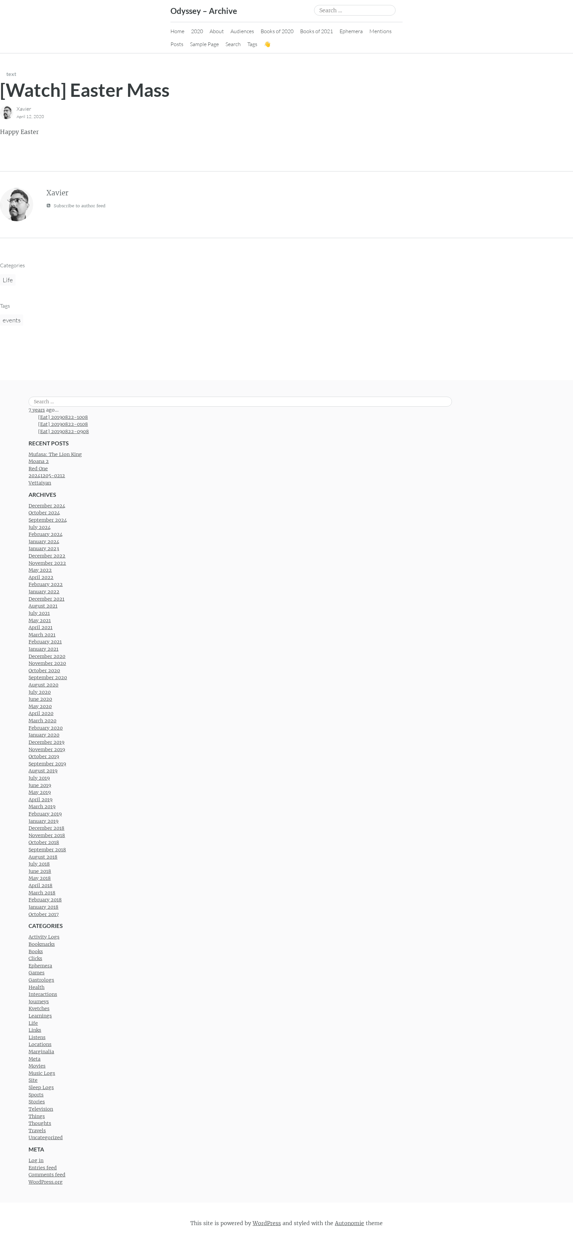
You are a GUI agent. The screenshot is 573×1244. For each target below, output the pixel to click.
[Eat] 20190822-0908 (63, 431)
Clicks (35, 958)
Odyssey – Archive (203, 11)
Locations (40, 1044)
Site (33, 1080)
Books (36, 951)
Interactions (43, 994)
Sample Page (204, 44)
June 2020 (40, 699)
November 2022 (47, 563)
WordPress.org (46, 1182)
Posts (176, 44)
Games (36, 973)
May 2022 (40, 570)
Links (35, 1030)
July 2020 (40, 692)
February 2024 (46, 534)
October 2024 (44, 513)
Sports (36, 1095)
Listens (37, 1037)
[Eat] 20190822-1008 (63, 417)
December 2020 (47, 656)
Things (37, 1116)
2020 (197, 31)
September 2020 (48, 678)
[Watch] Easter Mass (84, 90)
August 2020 (43, 685)
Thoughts (40, 1123)
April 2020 (41, 713)
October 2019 (44, 756)
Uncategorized (46, 1138)
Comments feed (47, 1175)
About (217, 31)
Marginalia (41, 1052)
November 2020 (47, 663)
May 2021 (40, 620)
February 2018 (45, 900)
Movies (37, 1066)
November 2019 (47, 750)
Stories (37, 1102)
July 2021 (39, 613)
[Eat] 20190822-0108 (63, 424)
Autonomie (349, 1223)
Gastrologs (41, 980)
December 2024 (47, 506)
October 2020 (44, 671)
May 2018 (40, 878)
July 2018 (39, 864)
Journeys (39, 1002)
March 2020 (42, 721)
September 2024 (48, 520)
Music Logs (42, 1073)
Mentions (380, 31)
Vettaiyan (40, 483)
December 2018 (46, 828)
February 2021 (45, 642)
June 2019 (40, 785)
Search (233, 44)
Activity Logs (44, 937)
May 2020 (40, 706)
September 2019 (47, 764)
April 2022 (41, 577)
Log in (36, 1160)
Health (36, 987)
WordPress (267, 1223)
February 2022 (46, 584)
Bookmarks (42, 944)
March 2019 (42, 807)
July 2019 (39, 778)
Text (11, 74)
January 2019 (43, 821)
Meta (34, 1059)
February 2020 (46, 728)
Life (8, 280)
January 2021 (43, 649)
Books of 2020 (277, 31)
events (12, 320)
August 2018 (43, 857)
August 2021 (43, 606)
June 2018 (40, 871)
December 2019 (46, 742)
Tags (252, 44)
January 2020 (44, 735)
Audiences (242, 31)
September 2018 (47, 850)
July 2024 (40, 527)
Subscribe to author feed (78, 206)
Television (41, 1109)
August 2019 (43, 771)
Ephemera (351, 31)
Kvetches (39, 1009)
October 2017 (44, 914)
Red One (38, 469)
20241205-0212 (47, 476)
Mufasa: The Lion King (55, 454)
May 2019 (40, 792)
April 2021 (40, 627)
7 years (37, 410)
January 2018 (43, 907)
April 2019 (40, 800)
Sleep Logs (41, 1087)
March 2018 (42, 893)
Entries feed (43, 1168)
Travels (37, 1131)
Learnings (40, 1016)
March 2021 (42, 635)
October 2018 (44, 842)
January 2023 (44, 549)
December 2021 (46, 599)
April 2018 (40, 885)
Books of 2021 (316, 31)
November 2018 (47, 835)
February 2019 (45, 814)
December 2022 (47, 556)
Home (177, 31)
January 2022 (44, 592)
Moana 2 (39, 461)
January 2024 (44, 542)
